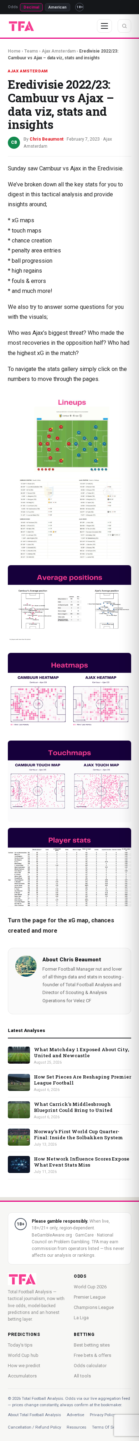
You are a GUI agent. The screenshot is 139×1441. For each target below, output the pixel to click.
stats (91, 184)
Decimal (31, 7)
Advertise (75, 1414)
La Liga (81, 1317)
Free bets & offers (92, 1355)
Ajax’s (39, 332)
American (57, 7)
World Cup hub (23, 1355)
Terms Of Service (108, 1427)
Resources (76, 1427)
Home (14, 51)
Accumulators (22, 1376)
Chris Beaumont (80, 959)
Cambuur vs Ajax (60, 168)
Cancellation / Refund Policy (34, 1427)
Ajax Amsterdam (59, 51)
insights (18, 204)
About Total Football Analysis (34, 1414)
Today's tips (20, 1345)
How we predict (24, 1365)
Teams (31, 51)
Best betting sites (92, 1345)
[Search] (124, 26)
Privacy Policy (102, 1414)
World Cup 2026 (90, 1286)
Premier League (89, 1297)
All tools (82, 1376)
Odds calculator (90, 1365)
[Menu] (104, 26)
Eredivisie (110, 168)
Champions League (94, 1307)
